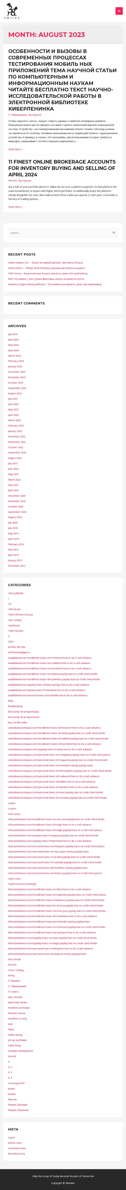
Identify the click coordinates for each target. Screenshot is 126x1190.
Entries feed (14, 1142)
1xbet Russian (15, 630)
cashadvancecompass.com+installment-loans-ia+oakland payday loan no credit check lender (58, 738)
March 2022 (14, 479)
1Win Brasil (14, 609)
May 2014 (13, 533)
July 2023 (13, 398)
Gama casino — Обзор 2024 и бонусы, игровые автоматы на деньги (46, 268)
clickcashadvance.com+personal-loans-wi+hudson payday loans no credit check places (55, 873)
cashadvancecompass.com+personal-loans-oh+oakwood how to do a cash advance (53, 776)
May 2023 (13, 409)
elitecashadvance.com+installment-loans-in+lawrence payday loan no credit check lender (56, 900)
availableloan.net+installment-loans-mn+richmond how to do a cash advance (50, 657)
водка (11, 1088)
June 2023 (13, 404)
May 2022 (13, 474)
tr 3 (10, 1072)
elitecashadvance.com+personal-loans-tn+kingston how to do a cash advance (50, 948)
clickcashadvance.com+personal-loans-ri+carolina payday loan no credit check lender (54, 856)
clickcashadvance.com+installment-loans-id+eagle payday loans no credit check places (55, 830)
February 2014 (16, 544)
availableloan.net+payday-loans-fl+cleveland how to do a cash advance (46, 690)
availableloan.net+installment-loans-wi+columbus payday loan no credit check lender (54, 679)
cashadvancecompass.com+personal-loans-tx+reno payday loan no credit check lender (55, 792)
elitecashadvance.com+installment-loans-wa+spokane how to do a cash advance (52, 932)
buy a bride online (17, 722)
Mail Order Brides (17, 1002)
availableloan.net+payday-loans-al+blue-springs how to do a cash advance (48, 684)
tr (9, 1061)
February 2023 (16, 425)
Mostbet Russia (16, 1013)
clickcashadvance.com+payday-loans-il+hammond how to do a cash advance (50, 840)
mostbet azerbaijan (19, 1007)
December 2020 (16, 495)
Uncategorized (16, 1083)
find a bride (14, 959)
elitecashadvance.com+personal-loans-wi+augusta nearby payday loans (47, 953)
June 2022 (13, 468)
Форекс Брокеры (17, 1104)
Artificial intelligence (19, 652)
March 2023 (14, 420)
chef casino (14, 813)
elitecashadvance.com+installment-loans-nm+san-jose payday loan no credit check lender (57, 910)
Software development (20, 1050)
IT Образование (17, 114)
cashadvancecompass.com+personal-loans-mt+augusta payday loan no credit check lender (58, 760)
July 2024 (13, 334)
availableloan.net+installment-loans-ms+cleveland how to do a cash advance (49, 668)
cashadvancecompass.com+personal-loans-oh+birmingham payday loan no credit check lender (60, 770)
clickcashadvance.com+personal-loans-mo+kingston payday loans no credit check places (56, 846)
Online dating (15, 1034)
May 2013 (13, 549)
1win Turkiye (14, 620)
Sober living (14, 1045)
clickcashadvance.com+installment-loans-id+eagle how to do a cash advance (49, 824)
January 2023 (15, 431)
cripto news (14, 878)
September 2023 (17, 388)
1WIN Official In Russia (20, 614)
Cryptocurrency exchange (22, 883)
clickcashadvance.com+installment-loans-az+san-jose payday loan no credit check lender (56, 819)
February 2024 (16, 361)
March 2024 (14, 355)
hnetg (11, 975)
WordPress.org (16, 1153)
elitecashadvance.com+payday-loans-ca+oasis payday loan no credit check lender (52, 937)
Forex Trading (16, 970)
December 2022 (16, 436)
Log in (11, 1137)
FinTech (12, 180)
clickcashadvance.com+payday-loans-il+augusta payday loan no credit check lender (53, 835)
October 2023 (15, 382)
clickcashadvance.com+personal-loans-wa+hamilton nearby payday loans (48, 867)
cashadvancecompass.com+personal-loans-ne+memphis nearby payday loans (50, 765)
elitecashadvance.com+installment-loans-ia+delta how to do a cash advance (49, 889)
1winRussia (14, 625)
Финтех (12, 1099)
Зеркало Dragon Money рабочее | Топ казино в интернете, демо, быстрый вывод (55, 284)
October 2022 (15, 447)
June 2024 (13, 339)
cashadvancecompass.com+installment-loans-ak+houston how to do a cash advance (54, 727)
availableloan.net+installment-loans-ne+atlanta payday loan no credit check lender (53, 673)
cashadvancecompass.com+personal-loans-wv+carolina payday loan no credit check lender (57, 797)
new (10, 1023)
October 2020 (15, 506)
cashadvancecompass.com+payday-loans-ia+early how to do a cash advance (50, 749)
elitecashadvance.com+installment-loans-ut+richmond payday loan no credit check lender (57, 927)
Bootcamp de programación (23, 717)
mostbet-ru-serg (17, 1018)
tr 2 (10, 1067)
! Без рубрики (15, 593)
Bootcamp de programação (23, 711)
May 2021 (13, 484)
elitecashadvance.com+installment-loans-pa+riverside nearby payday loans (49, 921)
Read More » (15, 149)
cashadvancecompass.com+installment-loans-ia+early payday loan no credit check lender (56, 733)
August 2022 (15, 457)
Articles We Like (16, 646)
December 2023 (16, 371)
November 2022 (17, 441)
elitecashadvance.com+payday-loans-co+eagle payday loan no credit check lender (52, 943)
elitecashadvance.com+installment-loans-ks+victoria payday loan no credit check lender (55, 905)
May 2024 (13, 344)
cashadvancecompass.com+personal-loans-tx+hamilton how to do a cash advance (53, 787)
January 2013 (15, 560)
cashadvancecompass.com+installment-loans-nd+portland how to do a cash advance (54, 743)
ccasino (12, 808)
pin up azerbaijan (17, 1040)
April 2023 (13, 415)
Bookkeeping (15, 706)
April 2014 (13, 538)
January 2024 (15, 366)
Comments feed (17, 1148)
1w (9, 603)
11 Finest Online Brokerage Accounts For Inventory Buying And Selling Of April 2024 (62, 168)
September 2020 (17, 511)
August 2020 (15, 517)
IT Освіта (13, 991)
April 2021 (13, 490)
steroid (12, 1056)
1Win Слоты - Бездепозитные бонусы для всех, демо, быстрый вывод (48, 273)
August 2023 (15, 393)
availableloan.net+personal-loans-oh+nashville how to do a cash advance (47, 695)
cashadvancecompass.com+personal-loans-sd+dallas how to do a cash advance (51, 781)
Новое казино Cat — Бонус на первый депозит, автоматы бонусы (45, 262)
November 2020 (17, 501)
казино (12, 1094)
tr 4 (10, 1077)
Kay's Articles (15, 997)
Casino (11, 803)
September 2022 (17, 452)
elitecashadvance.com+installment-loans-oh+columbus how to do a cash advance (52, 916)
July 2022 (13, 463)
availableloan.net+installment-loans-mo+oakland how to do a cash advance (49, 663)
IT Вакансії (14, 980)
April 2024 (13, 350)
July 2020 (13, 522)
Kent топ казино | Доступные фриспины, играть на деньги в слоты (46, 278)
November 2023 (17, 377)
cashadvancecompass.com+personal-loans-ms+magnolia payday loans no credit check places (59, 754)
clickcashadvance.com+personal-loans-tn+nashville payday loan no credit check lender (55, 862)
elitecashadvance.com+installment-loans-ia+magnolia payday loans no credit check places (57, 894)
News (11, 1029)
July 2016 (13, 528)
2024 (10, 641)
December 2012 (16, 565)
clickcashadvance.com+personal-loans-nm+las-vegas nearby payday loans (48, 851)
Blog (10, 700)
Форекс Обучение (18, 1110)
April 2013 (13, 554)
